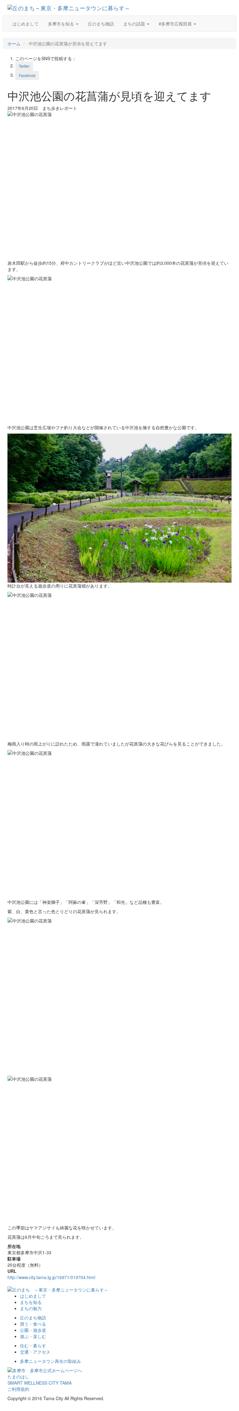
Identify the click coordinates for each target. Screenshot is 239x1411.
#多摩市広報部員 (176, 23)
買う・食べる (33, 1324)
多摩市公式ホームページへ (54, 1370)
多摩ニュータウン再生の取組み (50, 1361)
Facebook (27, 75)
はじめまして (25, 23)
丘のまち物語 (101, 23)
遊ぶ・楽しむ (33, 1336)
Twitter (24, 66)
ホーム (14, 43)
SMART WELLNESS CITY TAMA (39, 1383)
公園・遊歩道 (33, 1330)
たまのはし (18, 1376)
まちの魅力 (31, 1308)
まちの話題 (134, 23)
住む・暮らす (33, 1345)
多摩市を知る (61, 23)
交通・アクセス (35, 1352)
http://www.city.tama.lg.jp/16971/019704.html (51, 1277)
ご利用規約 (18, 1389)
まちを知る (31, 1302)
